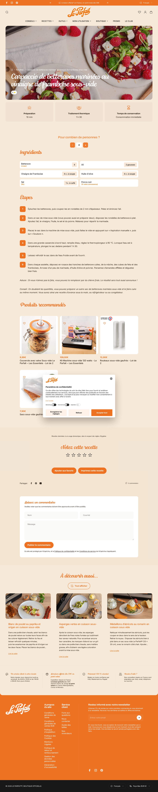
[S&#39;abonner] (139, 717)
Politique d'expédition (49, 731)
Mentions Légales (48, 743)
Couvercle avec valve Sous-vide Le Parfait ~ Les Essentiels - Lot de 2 (37, 361)
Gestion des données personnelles (50, 758)
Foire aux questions (66, 714)
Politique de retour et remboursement (51, 750)
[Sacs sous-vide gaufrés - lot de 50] (39, 389)
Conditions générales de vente (50, 715)
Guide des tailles (66, 726)
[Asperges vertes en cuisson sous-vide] (79, 606)
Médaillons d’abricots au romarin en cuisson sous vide (129, 626)
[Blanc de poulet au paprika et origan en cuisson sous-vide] (28, 606)
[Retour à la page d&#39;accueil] (12, 70)
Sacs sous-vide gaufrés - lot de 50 (37, 414)
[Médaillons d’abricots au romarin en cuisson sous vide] (129, 606)
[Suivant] (107, 3)
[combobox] (146, 3)
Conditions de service (87, 551)
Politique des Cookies (50, 737)
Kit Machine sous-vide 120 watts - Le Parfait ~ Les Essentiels (78, 361)
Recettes (19, 70)
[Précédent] (50, 3)
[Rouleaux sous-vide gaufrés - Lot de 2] (119, 335)
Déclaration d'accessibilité (50, 766)
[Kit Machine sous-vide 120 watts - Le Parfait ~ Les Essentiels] (79, 335)
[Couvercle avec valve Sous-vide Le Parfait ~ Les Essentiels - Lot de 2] (39, 335)
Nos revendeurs (67, 732)
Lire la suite (12, 653)
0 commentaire (133, 483)
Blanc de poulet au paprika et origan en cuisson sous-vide (24, 626)
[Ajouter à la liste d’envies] (24, 323)
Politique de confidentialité (64, 551)
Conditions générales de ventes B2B (50, 723)
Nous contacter (66, 720)
